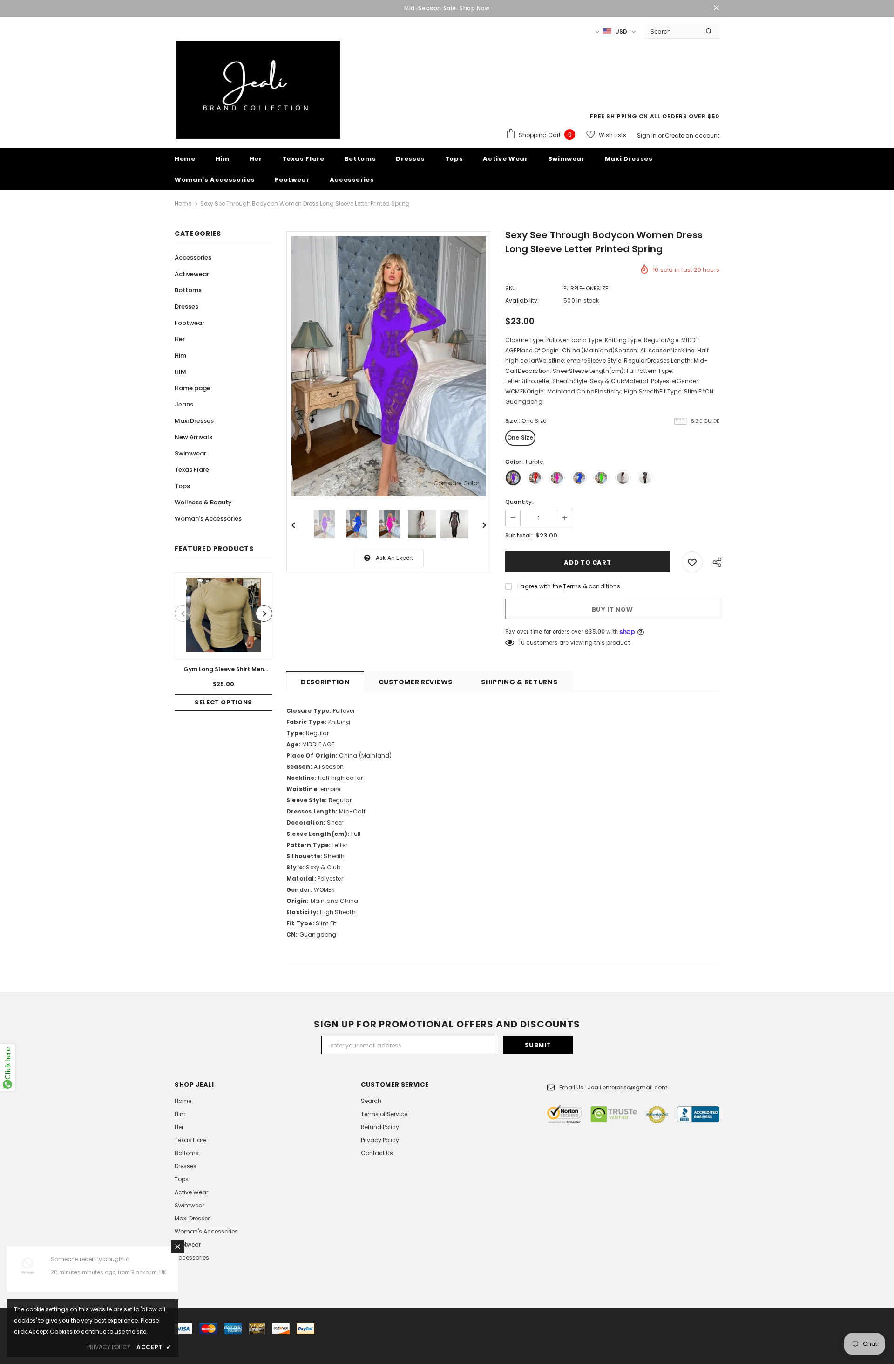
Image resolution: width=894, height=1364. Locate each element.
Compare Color (456, 483)
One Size (520, 437)
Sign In (647, 135)
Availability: (522, 300)
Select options (223, 702)
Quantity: (519, 502)
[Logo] (258, 90)
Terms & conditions (591, 586)
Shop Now (475, 8)
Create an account (692, 135)
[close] (716, 8)
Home (183, 203)
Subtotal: (519, 535)
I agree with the (539, 586)
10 (521, 643)
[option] (223, 641)
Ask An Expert (394, 558)
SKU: (511, 288)
